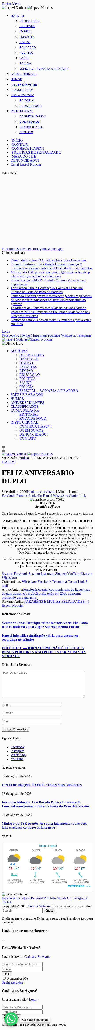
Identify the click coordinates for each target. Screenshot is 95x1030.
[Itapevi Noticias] (27, 339)
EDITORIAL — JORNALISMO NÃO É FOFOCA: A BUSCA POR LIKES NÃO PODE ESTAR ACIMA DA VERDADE (44, 652)
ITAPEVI (24, 31)
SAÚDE (24, 58)
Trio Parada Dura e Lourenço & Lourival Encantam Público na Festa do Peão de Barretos (47, 290)
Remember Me (17, 978)
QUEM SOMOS (29, 121)
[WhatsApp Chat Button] (11, 1019)
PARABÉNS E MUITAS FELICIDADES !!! (56, 601)
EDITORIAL (27, 100)
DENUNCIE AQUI (31, 127)
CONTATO (26, 132)
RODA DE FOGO (30, 106)
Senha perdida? (12, 982)
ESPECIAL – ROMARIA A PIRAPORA (43, 68)
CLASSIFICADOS (22, 90)
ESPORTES (26, 37)
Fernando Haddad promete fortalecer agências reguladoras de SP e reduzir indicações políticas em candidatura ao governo (51, 300)
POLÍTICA (26, 52)
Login (7, 973)
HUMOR (16, 79)
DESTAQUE (27, 26)
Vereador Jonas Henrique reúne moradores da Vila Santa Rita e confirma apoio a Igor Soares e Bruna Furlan (45, 625)
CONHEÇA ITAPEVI (32, 116)
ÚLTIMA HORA (29, 21)
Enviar (49, 910)
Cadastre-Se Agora (37, 956)
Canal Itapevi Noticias (26, 164)
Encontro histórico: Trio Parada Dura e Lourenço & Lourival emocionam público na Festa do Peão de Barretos (51, 266)
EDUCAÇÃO (27, 47)
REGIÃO (24, 42)
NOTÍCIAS (17, 15)
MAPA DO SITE (24, 156)
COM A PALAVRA (22, 95)
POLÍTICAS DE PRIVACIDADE (36, 152)
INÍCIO (17, 140)
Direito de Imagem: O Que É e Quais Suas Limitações (48, 260)
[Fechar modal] (3, 940)
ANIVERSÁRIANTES (24, 84)
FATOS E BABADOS (24, 74)
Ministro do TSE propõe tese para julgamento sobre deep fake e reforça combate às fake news (50, 274)
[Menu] (3, 447)
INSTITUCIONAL (22, 111)
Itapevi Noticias (13, 605)
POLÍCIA (25, 63)
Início (25, 458)
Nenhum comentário (41, 491)
